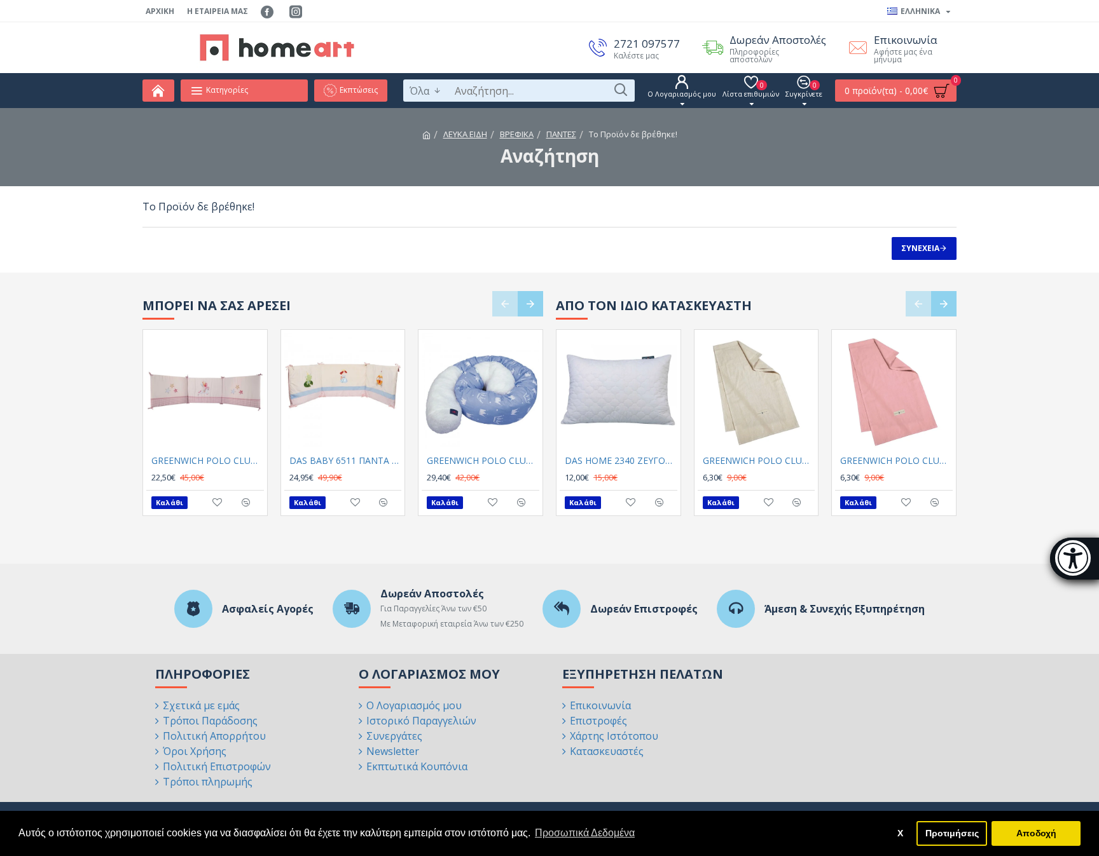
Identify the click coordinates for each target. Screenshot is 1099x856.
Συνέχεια (920, 248)
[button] (505, 303)
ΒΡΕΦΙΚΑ (517, 134)
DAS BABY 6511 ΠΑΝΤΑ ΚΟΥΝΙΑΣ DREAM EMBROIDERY (345, 460)
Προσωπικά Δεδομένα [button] (585, 832)
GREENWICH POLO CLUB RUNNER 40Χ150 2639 (896, 460)
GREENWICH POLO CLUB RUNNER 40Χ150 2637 (759, 460)
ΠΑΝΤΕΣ (561, 134)
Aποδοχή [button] (1036, 833)
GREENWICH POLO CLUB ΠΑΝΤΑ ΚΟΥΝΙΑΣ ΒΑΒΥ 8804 (483, 460)
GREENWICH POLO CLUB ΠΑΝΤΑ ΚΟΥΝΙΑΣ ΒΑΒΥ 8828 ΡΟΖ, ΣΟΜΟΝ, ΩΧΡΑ (207, 460)
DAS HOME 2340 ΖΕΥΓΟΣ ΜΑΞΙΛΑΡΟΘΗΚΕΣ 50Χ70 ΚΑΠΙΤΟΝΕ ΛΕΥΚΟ (621, 460)
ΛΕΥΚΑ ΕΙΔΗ (465, 134)
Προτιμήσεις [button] (952, 833)
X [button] (900, 833)
